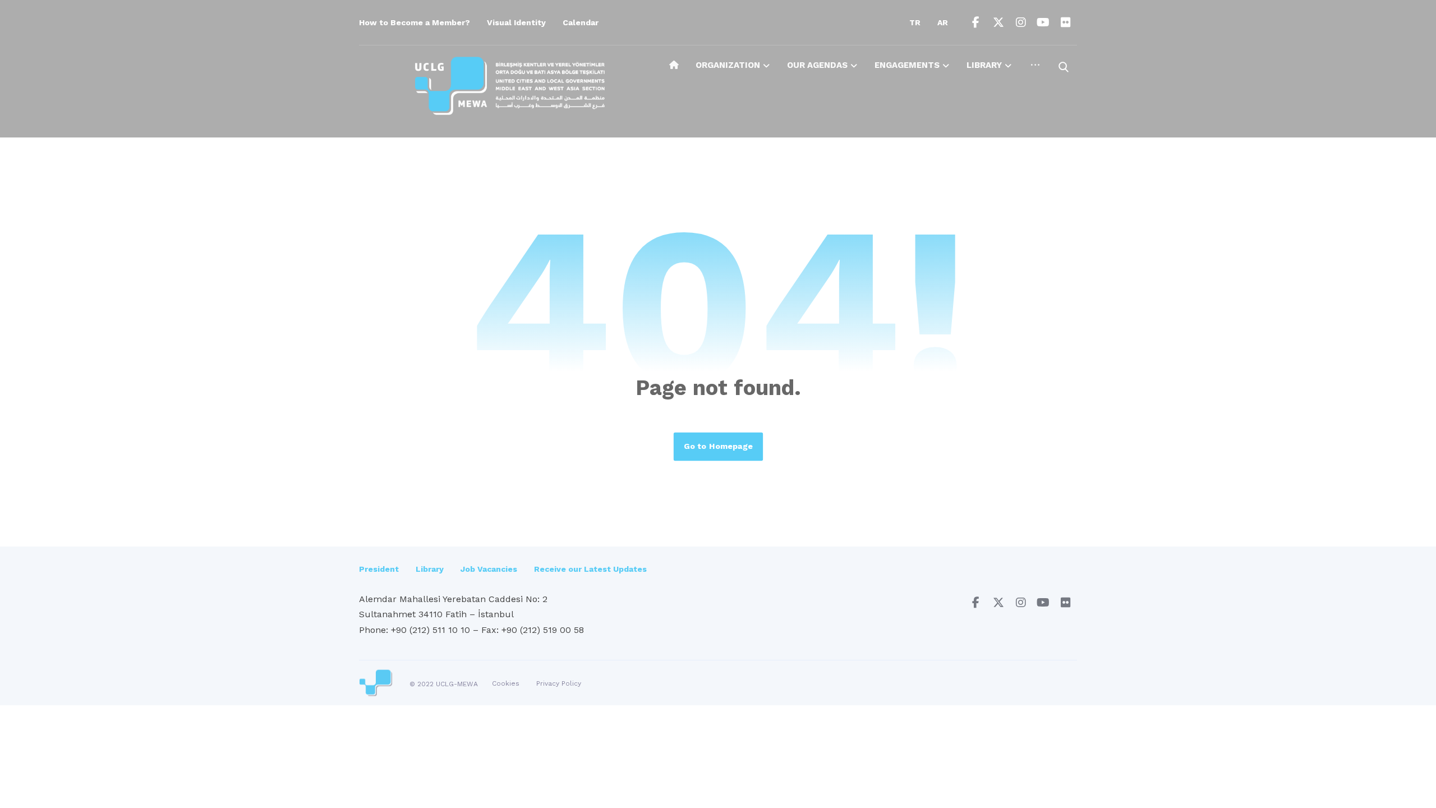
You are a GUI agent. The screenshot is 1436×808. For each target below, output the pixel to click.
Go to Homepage (717, 446)
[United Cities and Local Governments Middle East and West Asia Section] (510, 86)
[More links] (1035, 69)
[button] (976, 22)
